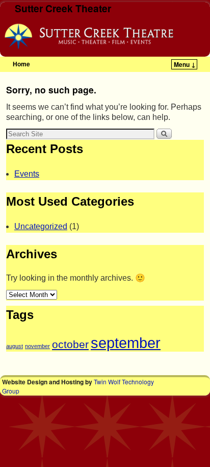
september (126, 342)
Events (26, 173)
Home (21, 63)
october (70, 344)
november (37, 346)
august (14, 346)
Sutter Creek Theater (63, 8)
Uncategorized (40, 226)
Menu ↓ (185, 64)
